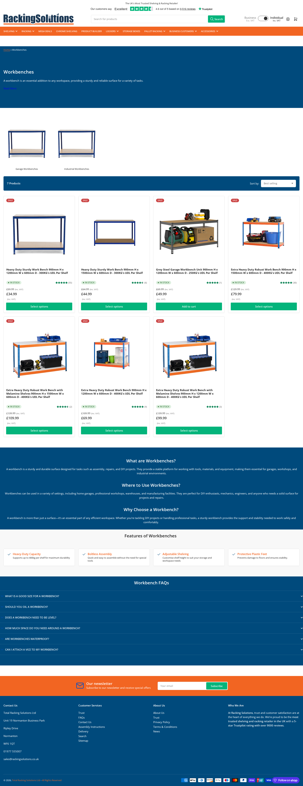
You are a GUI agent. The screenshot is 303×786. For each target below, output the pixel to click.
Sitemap (83, 740)
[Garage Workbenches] (27, 141)
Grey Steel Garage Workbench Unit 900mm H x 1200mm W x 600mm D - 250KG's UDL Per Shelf (187, 271)
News (156, 731)
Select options (39, 306)
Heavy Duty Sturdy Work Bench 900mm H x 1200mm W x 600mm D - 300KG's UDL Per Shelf (37, 271)
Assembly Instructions (91, 727)
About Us (158, 713)
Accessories (208, 31)
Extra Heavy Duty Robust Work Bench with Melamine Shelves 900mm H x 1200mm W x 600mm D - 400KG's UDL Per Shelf (185, 393)
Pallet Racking (153, 31)
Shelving (9, 31)
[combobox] (158, 19)
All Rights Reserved (52, 780)
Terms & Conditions (165, 727)
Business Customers (181, 31)
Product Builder (91, 31)
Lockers (111, 31)
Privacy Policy (161, 722)
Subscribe (217, 686)
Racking (26, 31)
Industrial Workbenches (76, 168)
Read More (10, 88)
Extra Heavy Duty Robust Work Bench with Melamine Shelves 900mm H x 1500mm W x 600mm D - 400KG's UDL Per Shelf (35, 393)
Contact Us (84, 722)
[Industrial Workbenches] (76, 141)
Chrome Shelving (66, 31)
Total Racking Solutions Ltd (26, 780)
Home (7, 49)
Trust (81, 713)
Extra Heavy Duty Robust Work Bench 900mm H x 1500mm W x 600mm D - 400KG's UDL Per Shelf (263, 271)
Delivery (83, 731)
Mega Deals (45, 31)
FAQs (81, 717)
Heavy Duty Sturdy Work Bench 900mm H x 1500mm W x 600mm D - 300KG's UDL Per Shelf (112, 271)
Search (82, 736)
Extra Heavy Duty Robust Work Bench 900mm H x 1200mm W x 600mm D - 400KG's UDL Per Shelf (114, 391)
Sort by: (254, 183)
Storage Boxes (131, 31)
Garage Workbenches (27, 168)
